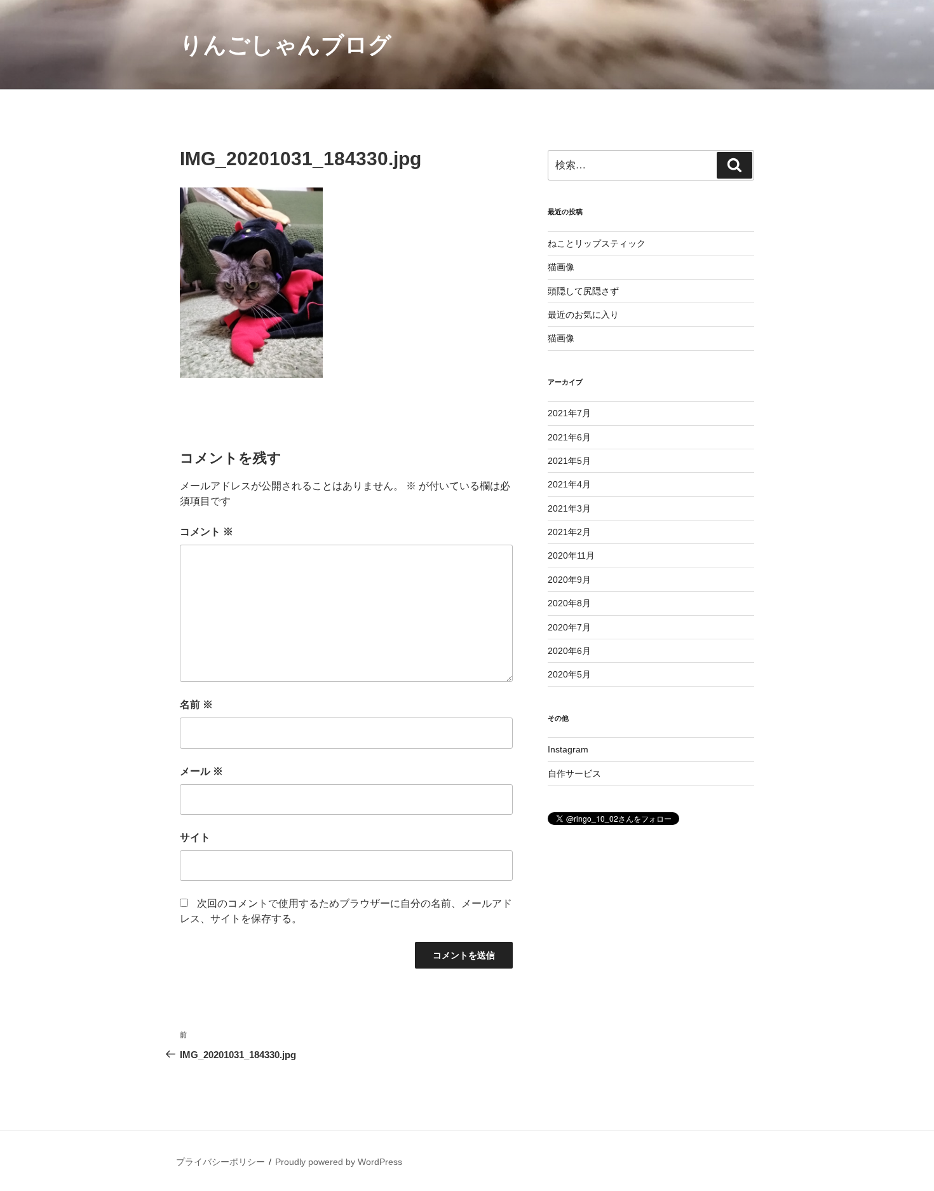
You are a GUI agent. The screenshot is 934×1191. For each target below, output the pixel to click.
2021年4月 (569, 484)
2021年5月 (569, 461)
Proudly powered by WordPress (338, 1162)
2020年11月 (571, 555)
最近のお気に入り (583, 315)
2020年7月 (569, 627)
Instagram (568, 749)
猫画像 (561, 267)
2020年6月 (569, 651)
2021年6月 (569, 437)
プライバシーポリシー (220, 1162)
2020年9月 (569, 580)
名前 (196, 704)
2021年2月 (569, 532)
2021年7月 (569, 413)
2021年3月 (569, 508)
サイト (195, 837)
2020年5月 (569, 674)
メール (201, 771)
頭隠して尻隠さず (583, 291)
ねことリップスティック (597, 243)
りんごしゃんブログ (285, 45)
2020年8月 (569, 603)
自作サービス (574, 773)
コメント (206, 531)
